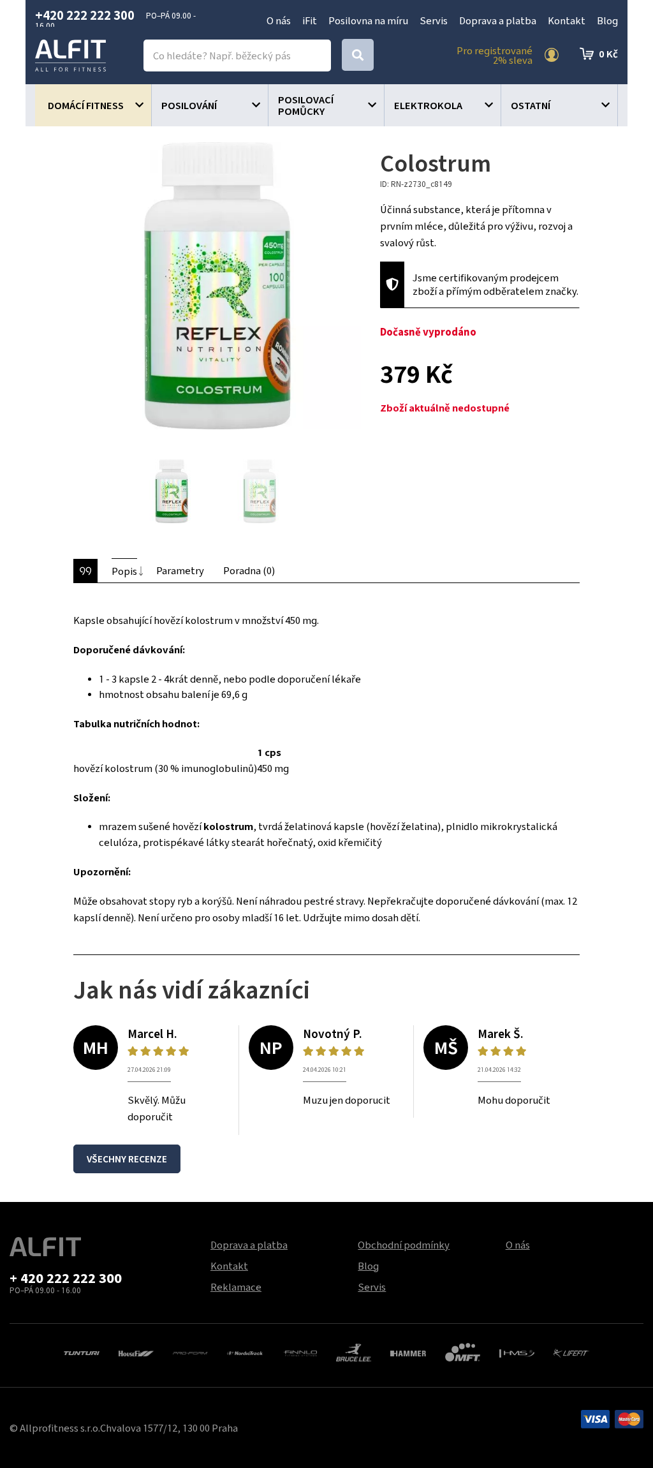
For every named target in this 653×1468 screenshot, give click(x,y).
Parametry (180, 570)
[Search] (358, 55)
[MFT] (462, 1350)
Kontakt (566, 20)
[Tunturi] (81, 1352)
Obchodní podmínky (404, 1244)
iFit (309, 20)
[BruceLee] (353, 1350)
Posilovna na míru (368, 20)
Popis (124, 571)
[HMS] (516, 1352)
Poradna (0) (249, 570)
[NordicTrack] (244, 1352)
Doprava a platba (497, 20)
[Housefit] (136, 1352)
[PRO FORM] (190, 1352)
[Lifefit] (571, 1352)
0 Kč (608, 53)
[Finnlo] (299, 1352)
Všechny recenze (127, 1158)
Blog (607, 20)
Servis (434, 20)
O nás (279, 20)
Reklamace (235, 1287)
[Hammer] (407, 1352)
